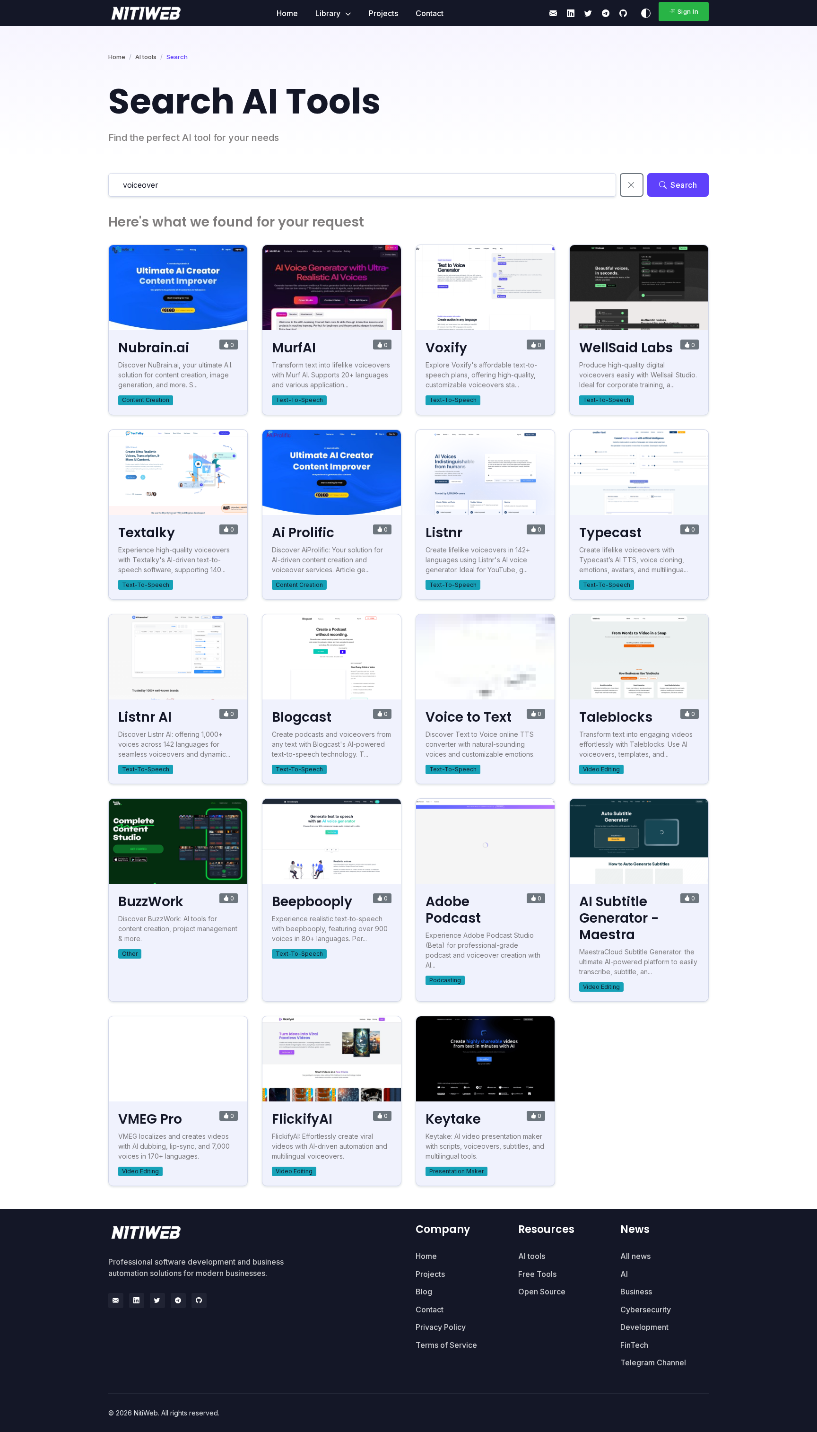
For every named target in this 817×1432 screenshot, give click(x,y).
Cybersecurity (645, 1309)
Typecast (610, 533)
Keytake (453, 1119)
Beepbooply (312, 901)
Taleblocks (615, 717)
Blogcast (301, 717)
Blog (424, 1291)
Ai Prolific (303, 533)
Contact (429, 13)
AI (624, 1274)
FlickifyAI (302, 1119)
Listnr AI (145, 717)
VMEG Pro (150, 1119)
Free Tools (537, 1274)
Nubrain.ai (153, 348)
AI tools (145, 57)
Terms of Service (446, 1345)
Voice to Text (469, 717)
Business (636, 1291)
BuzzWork (150, 901)
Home (287, 13)
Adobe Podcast (453, 909)
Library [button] (328, 13)
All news (635, 1256)
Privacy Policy (441, 1327)
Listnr (444, 533)
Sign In (688, 11)
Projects (383, 13)
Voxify (446, 348)
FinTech (634, 1345)
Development (644, 1327)
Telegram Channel (653, 1362)
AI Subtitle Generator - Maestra (619, 918)
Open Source (541, 1291)
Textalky (146, 533)
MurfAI (294, 348)
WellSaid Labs (626, 348)
